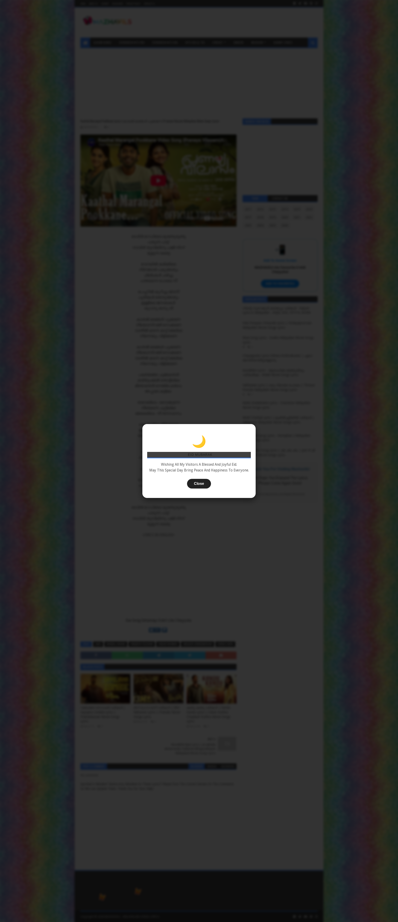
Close (199, 484)
